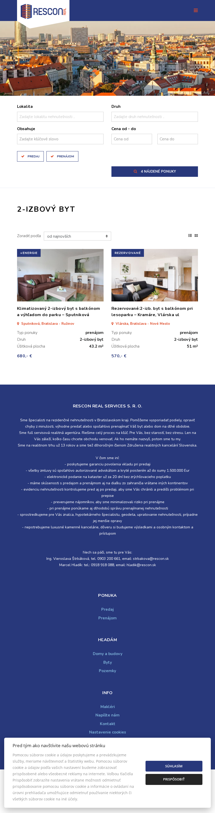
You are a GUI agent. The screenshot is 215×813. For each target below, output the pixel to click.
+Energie (28, 253)
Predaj (33, 156)
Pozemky (107, 670)
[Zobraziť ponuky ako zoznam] (190, 235)
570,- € (118, 356)
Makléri (107, 706)
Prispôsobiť (174, 779)
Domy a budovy (107, 653)
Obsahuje (26, 128)
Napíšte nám (107, 715)
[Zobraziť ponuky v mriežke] (196, 235)
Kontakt (107, 723)
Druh (116, 106)
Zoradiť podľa (29, 235)
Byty (107, 662)
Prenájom (65, 156)
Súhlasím (173, 766)
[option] (107, 58)
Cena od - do (123, 128)
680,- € (24, 356)
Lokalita (25, 106)
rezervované (128, 253)
